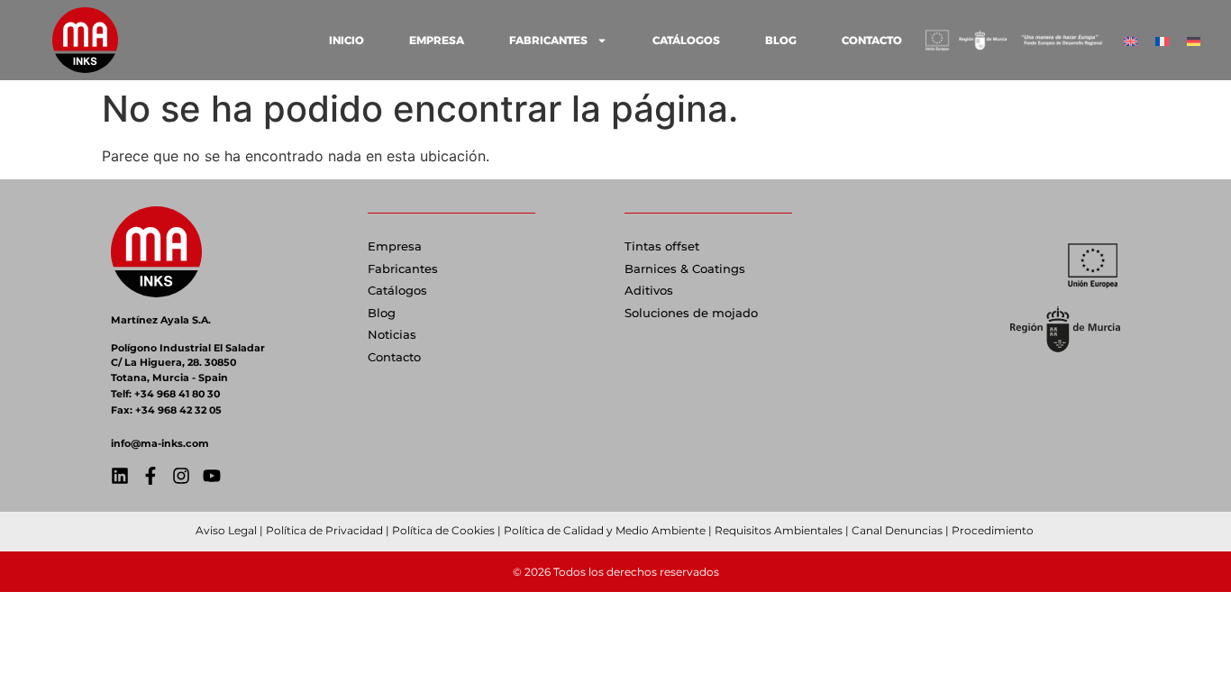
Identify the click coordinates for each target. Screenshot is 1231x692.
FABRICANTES (548, 40)
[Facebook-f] (150, 476)
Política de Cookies (443, 530)
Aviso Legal (226, 530)
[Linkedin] (120, 476)
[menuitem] (1130, 40)
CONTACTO (872, 40)
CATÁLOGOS (686, 40)
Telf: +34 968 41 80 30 (165, 393)
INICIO (346, 40)
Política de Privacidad (324, 530)
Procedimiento (994, 530)
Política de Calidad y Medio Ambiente (605, 530)
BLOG (781, 40)
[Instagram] (181, 476)
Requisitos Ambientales (779, 530)
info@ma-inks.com (160, 443)
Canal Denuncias (897, 530)
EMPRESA (436, 40)
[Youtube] (212, 476)
